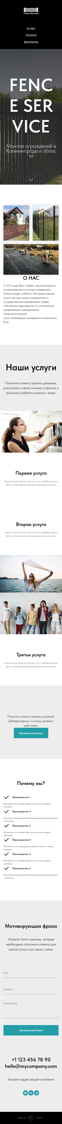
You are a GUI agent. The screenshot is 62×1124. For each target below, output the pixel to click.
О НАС (31, 28)
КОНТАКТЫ (31, 42)
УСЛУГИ (31, 35)
